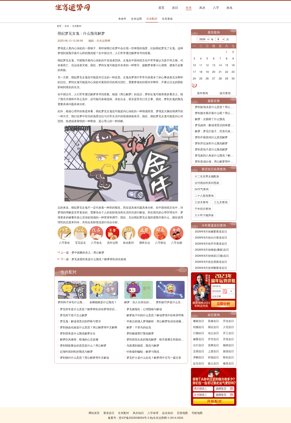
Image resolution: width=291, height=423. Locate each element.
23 (233, 72)
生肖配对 (151, 18)
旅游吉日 (228, 351)
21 (220, 72)
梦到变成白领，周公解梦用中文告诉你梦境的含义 (215, 161)
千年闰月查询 (203, 209)
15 (226, 65)
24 (194, 78)
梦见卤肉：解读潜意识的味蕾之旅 (215, 125)
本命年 (122, 18)
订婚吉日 (198, 333)
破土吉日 (213, 363)
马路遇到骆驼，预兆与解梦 (143, 345)
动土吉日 (213, 333)
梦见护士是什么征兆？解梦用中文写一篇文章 (154, 357)
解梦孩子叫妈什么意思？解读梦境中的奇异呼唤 (155, 315)
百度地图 (182, 413)
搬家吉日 (198, 321)
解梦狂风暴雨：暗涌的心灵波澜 (79, 339)
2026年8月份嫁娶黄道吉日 (211, 231)
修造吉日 (228, 363)
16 (233, 65)
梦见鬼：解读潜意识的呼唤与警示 (80, 321)
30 (233, 78)
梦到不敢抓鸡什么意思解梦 (211, 137)
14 (220, 65)
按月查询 (225, 93)
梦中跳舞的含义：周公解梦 (88, 252)
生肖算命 (167, 18)
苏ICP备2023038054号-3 (134, 418)
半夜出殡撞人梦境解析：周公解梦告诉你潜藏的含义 (156, 321)
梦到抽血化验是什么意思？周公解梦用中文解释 (88, 327)
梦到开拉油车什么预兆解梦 (211, 143)
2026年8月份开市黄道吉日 (211, 243)
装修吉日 (213, 321)
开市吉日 (213, 339)
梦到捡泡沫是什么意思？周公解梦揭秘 (215, 107)
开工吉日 (228, 333)
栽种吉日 (228, 345)
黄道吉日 (108, 413)
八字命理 (152, 413)
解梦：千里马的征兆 (139, 327)
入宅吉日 (228, 327)
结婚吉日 (198, 327)
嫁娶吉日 (198, 339)
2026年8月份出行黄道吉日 (211, 237)
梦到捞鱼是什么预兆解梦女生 (77, 333)
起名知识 (167, 413)
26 (207, 78)
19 (207, 72)
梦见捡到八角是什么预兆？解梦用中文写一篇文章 (215, 155)
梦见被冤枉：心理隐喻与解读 (144, 309)
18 (200, 72)
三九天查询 (220, 202)
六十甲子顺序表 (204, 215)
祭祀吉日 (228, 357)
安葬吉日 (213, 345)
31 (194, 85)
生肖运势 (136, 18)
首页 (59, 25)
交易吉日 (198, 351)
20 (213, 72)
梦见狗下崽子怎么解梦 (73, 315)
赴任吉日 (198, 363)
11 (200, 65)
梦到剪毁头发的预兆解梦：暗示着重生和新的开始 (156, 339)
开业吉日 (228, 321)
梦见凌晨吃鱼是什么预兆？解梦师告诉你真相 (99, 259)
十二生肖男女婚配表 (207, 176)
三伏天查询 (201, 202)
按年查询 (202, 93)
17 (194, 72)
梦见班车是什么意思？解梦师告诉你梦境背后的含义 (89, 309)
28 (220, 78)
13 (213, 65)
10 (194, 65)
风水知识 (138, 413)
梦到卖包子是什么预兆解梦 (211, 149)
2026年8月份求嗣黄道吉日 (211, 268)
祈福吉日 (213, 357)
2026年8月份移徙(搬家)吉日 (212, 249)
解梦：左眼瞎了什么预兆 (210, 119)
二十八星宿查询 (204, 195)
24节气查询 (202, 189)
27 (213, 78)
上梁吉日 (213, 351)
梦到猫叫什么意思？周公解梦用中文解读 (84, 357)
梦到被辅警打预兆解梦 (140, 333)
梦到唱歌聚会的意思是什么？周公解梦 (83, 345)
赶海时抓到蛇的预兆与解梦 (76, 351)
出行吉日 (198, 345)
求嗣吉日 (198, 357)
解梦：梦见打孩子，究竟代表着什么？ (215, 131)
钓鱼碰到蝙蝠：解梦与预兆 (143, 351)
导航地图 (197, 413)
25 (200, 78)
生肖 (67, 25)
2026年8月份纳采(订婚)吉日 (212, 255)
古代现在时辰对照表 (207, 183)
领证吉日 (213, 327)
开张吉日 (228, 339)
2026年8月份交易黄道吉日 (211, 262)
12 (207, 65)
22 (226, 72)
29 (226, 78)
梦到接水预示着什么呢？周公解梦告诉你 (215, 113)
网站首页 (94, 413)
